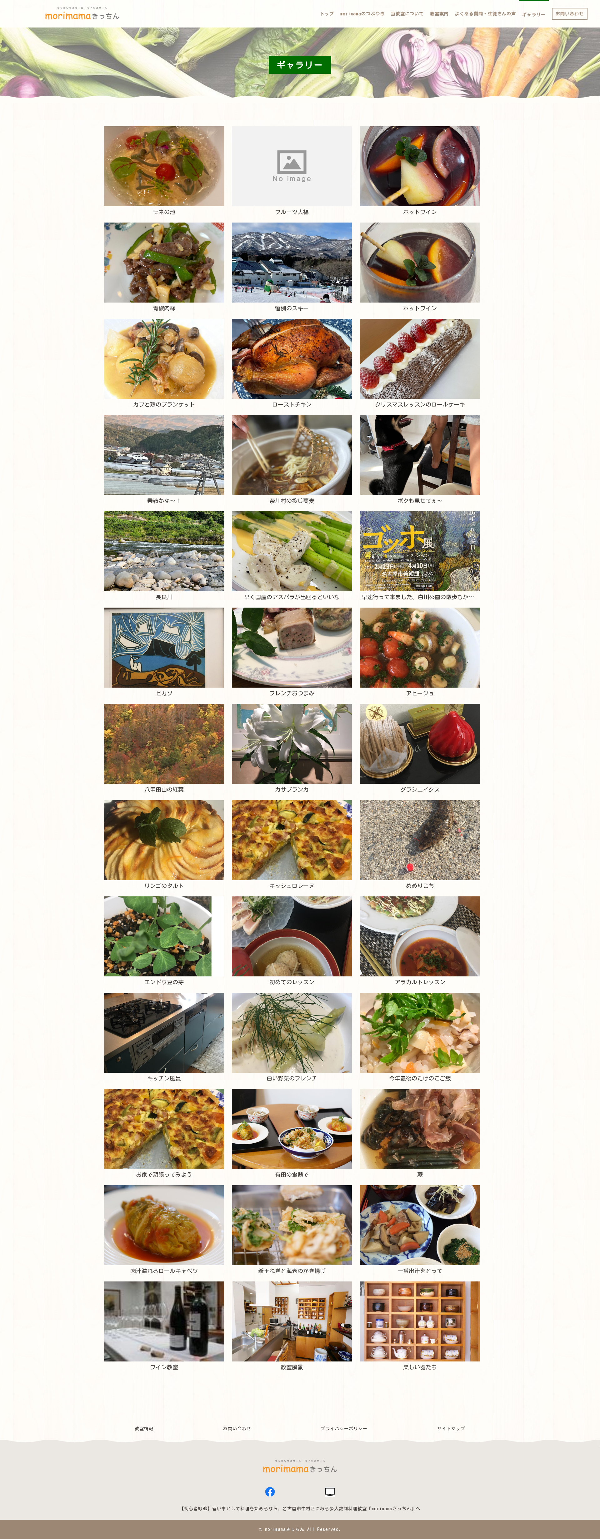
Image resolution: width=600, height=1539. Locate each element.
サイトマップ (451, 1428)
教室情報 (144, 1428)
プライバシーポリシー (344, 1428)
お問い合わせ (237, 1428)
